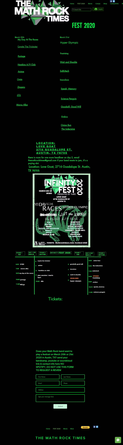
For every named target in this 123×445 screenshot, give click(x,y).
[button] (85, 427)
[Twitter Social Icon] (97, 427)
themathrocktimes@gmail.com (42, 160)
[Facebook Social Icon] (94, 427)
